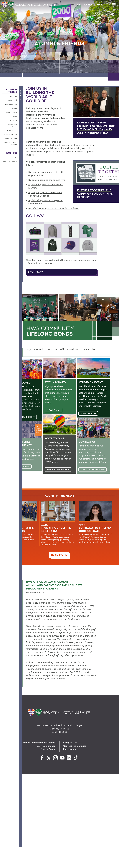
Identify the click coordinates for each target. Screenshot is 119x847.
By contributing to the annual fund (46, 179)
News (14, 116)
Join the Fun (88, 413)
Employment (70, 749)
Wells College (11, 138)
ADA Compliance (46, 745)
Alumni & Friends (11, 90)
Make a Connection (93, 469)
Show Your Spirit (24, 416)
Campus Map (70, 742)
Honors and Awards (12, 125)
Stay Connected (10, 104)
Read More (59, 555)
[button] (107, 4)
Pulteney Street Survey (10, 143)
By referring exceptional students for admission (53, 208)
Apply (88, 4)
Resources (12, 120)
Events (14, 108)
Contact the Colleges (74, 745)
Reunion (13, 96)
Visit (77, 4)
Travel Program (10, 134)
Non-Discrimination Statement (39, 742)
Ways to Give (11, 112)
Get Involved (11, 100)
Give (99, 4)
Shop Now (35, 271)
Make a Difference (58, 469)
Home (14, 157)
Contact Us (12, 130)
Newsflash (53, 410)
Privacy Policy (47, 749)
